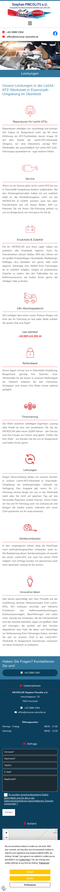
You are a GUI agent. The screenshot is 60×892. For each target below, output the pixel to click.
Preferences (30, 885)
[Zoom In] (6, 832)
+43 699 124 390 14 (30, 336)
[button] (30, 23)
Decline (30, 878)
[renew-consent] (3, 888)
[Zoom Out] (6, 837)
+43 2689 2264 (15, 32)
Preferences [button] (44, 863)
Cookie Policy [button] (24, 860)
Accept (30, 872)
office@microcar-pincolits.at (22, 36)
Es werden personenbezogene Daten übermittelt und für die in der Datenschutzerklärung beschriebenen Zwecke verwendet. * (28, 799)
